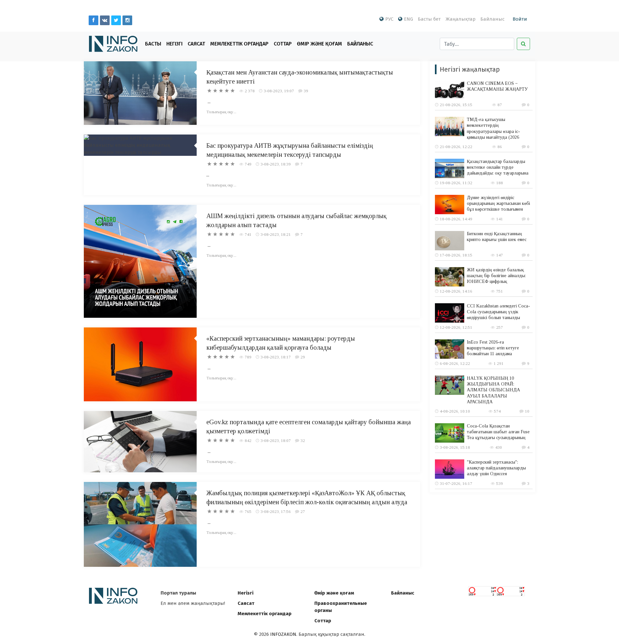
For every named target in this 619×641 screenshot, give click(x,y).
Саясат (196, 44)
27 (302, 511)
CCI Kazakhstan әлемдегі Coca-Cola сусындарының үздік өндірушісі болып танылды (498, 312)
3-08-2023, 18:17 (275, 357)
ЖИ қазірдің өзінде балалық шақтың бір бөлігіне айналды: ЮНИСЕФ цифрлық (496, 275)
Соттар (283, 44)
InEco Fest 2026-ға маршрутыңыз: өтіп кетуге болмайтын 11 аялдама (493, 348)
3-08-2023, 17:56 (275, 511)
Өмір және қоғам (319, 44)
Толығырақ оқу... (221, 111)
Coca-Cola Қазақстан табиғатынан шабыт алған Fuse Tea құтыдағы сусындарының (498, 432)
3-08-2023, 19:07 (279, 90)
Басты (153, 44)
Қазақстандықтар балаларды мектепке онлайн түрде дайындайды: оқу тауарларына (497, 167)
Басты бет (429, 19)
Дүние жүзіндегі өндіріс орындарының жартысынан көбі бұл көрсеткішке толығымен (498, 203)
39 (306, 90)
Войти (520, 19)
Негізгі (174, 44)
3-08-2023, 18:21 (275, 234)
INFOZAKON (283, 634)
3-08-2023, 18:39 (275, 164)
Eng (408, 19)
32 (302, 440)
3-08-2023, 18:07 (275, 440)
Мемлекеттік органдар (239, 44)
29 (302, 357)
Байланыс (492, 19)
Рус (389, 19)
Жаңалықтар (461, 19)
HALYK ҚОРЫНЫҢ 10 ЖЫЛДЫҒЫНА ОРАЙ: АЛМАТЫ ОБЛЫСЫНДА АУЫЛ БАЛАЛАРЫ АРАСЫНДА (493, 390)
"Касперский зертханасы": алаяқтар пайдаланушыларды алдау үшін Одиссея (496, 468)
